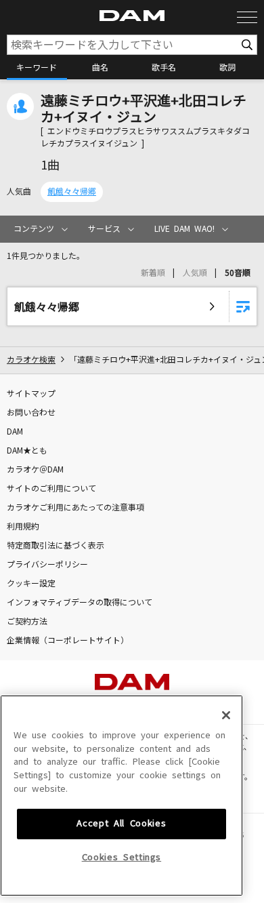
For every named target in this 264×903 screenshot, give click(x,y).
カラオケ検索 (31, 360)
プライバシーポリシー (47, 565)
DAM (15, 432)
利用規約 (23, 527)
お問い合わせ (31, 413)
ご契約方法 (27, 622)
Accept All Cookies (121, 823)
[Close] (226, 715)
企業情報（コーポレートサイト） (68, 641)
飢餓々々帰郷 (71, 192)
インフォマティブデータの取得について (79, 603)
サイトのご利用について (51, 489)
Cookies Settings (122, 857)
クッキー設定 (31, 584)
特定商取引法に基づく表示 (55, 546)
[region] (121, 795)
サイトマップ (31, 394)
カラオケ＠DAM (35, 470)
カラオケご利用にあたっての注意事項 (75, 508)
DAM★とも (27, 451)
